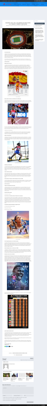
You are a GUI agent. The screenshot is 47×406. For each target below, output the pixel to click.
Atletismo (19, 25)
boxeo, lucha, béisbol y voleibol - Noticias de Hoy (39, 39)
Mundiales (22, 25)
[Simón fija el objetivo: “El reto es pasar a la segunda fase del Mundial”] (14, 375)
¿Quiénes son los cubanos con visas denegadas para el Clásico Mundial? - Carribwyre (39, 31)
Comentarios (24, 4)
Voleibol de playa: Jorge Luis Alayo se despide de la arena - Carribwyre (39, 35)
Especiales (37, 4)
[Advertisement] (23, 12)
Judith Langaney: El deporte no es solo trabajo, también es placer (39, 32)
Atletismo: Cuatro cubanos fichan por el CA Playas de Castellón (6, 379)
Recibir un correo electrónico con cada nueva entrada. (9, 400)
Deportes (28, 4)
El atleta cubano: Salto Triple (38, 25)
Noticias (15, 4)
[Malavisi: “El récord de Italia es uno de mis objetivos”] (29, 375)
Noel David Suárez (11, 25)
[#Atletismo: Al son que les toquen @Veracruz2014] (21, 375)
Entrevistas (19, 4)
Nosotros (42, 4)
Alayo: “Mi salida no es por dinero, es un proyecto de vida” (39, 37)
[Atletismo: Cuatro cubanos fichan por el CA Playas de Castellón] (6, 375)
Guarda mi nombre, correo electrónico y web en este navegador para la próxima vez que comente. (15, 397)
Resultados (33, 4)
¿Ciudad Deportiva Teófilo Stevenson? (39, 28)
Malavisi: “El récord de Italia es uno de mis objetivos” (29, 379)
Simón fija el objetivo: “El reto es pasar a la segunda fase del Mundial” (14, 379)
